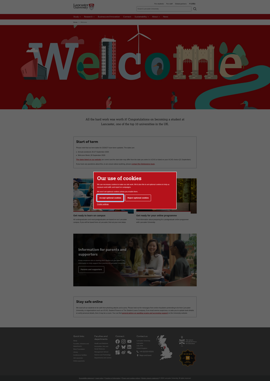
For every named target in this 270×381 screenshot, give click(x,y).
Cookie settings (103, 204)
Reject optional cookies (138, 198)
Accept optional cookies (110, 198)
